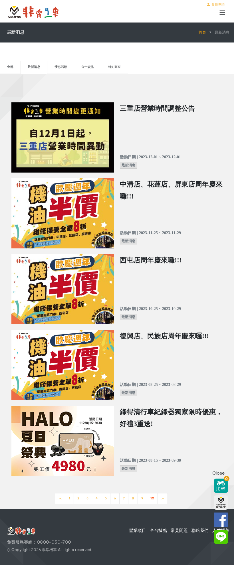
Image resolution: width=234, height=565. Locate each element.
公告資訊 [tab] (87, 67)
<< (60, 498)
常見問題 (179, 531)
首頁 (202, 33)
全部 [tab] (10, 67)
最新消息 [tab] (34, 67)
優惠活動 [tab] (61, 67)
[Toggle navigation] (222, 12)
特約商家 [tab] (114, 67)
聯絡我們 (200, 531)
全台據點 (158, 531)
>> (162, 498)
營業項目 (137, 531)
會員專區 (217, 5)
